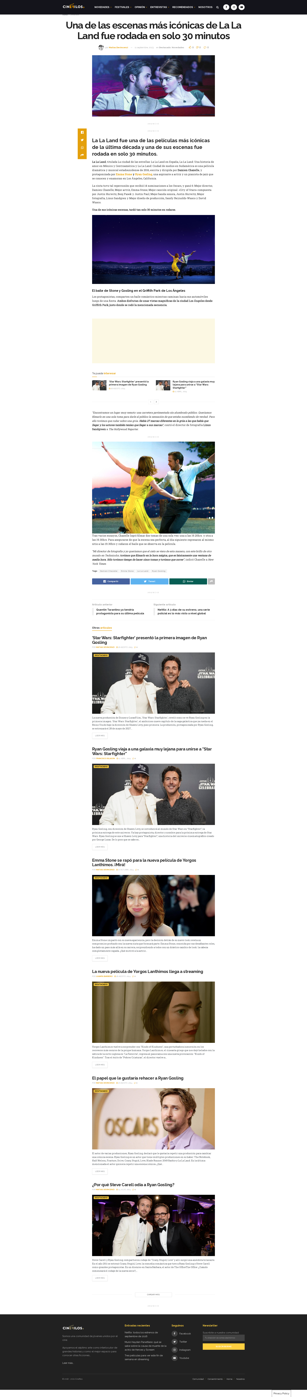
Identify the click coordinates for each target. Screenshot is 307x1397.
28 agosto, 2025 (117, 389)
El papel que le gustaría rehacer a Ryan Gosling (138, 1078)
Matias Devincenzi (118, 47)
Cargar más (153, 1295)
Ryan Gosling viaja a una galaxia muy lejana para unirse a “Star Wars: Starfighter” (194, 384)
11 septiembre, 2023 (144, 47)
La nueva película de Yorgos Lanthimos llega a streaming (147, 971)
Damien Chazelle (108, 571)
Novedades (101, 7)
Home (65, 15)
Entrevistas (158, 7)
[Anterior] (150, 402)
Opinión (140, 7)
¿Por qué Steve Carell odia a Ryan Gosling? (133, 1184)
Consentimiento (215, 1379)
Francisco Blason (105, 758)
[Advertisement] (153, 341)
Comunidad (198, 1379)
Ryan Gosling (143, 174)
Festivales (122, 7)
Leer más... (68, 1363)
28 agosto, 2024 (123, 976)
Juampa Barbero (104, 976)
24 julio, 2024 (124, 1190)
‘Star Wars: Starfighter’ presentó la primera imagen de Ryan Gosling (149, 640)
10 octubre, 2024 (126, 870)
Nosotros (205, 7)
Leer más (100, 736)
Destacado (74, 15)
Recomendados (182, 7)
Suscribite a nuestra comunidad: (221, 1332)
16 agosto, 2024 (125, 1083)
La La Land (142, 571)
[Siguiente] (156, 402)
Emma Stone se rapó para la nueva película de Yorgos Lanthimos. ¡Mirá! (144, 862)
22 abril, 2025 (180, 392)
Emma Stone (124, 174)
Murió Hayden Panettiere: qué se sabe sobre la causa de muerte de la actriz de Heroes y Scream (145, 1346)
